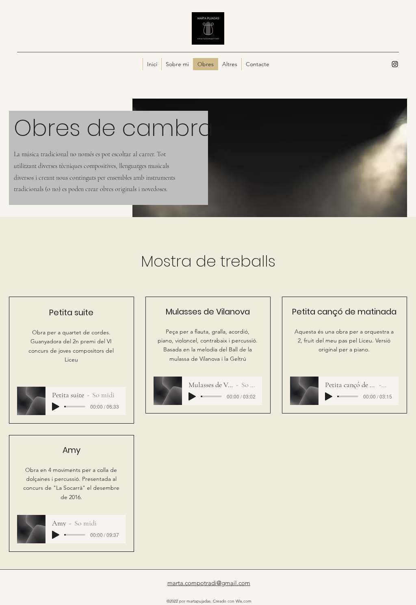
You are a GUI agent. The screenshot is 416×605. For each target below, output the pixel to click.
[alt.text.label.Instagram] (395, 64)
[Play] (55, 407)
